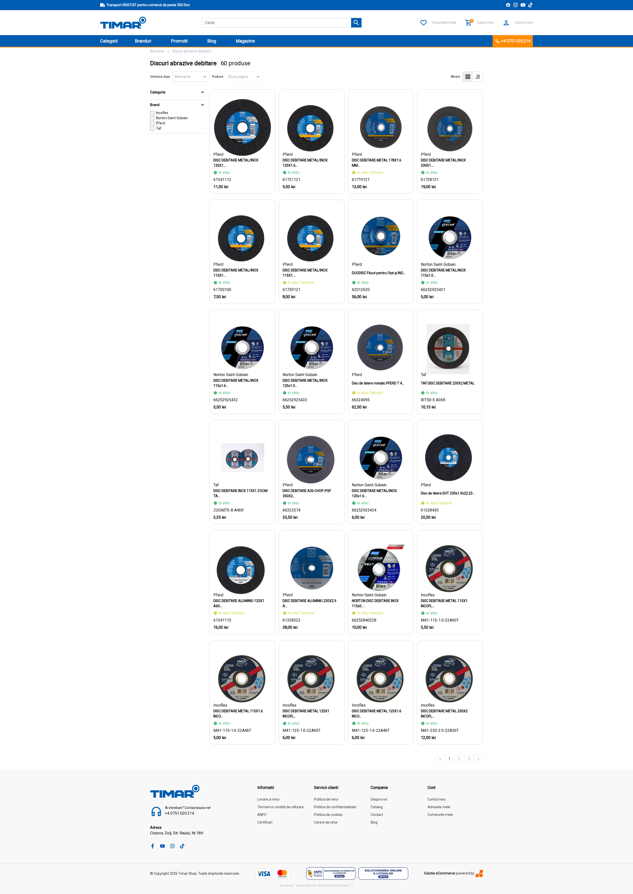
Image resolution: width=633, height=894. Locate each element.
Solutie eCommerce (439, 873)
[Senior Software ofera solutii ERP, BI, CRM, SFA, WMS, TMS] (479, 873)
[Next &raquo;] (478, 759)
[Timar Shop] (123, 22)
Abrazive (157, 51)
